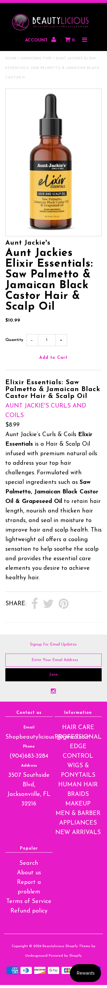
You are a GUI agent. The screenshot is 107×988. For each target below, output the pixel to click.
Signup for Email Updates (53, 644)
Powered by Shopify (65, 956)
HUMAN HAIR (78, 785)
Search (28, 863)
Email (28, 727)
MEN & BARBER (78, 813)
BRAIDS (78, 794)
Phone (29, 746)
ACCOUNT (37, 40)
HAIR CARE (78, 728)
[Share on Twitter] (48, 604)
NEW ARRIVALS (78, 833)
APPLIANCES (78, 823)
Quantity (14, 340)
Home (11, 58)
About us (29, 873)
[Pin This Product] (64, 604)
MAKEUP (78, 804)
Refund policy (29, 911)
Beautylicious (53, 946)
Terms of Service (28, 901)
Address (29, 766)
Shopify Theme (77, 946)
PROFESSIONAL (78, 737)
